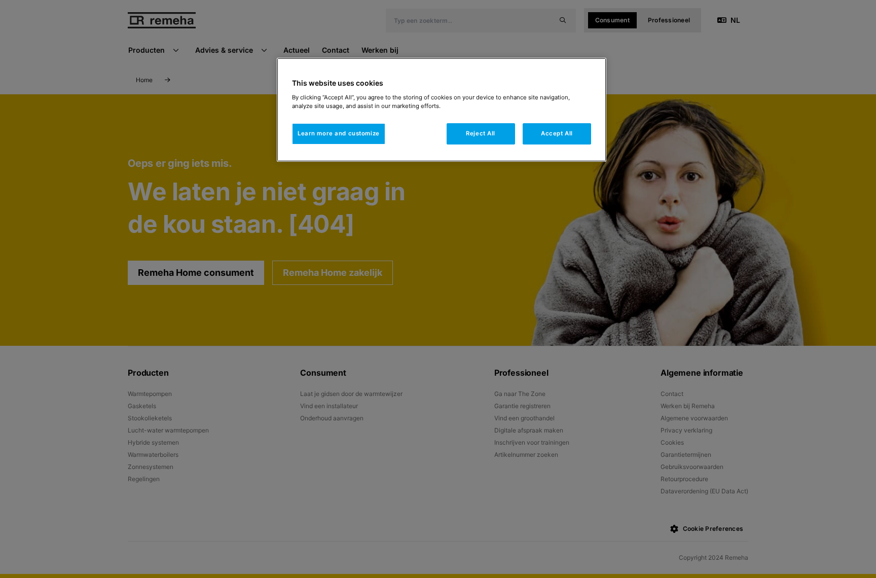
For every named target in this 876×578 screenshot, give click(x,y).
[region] (441, 110)
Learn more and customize (339, 133)
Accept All (557, 133)
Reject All (480, 133)
